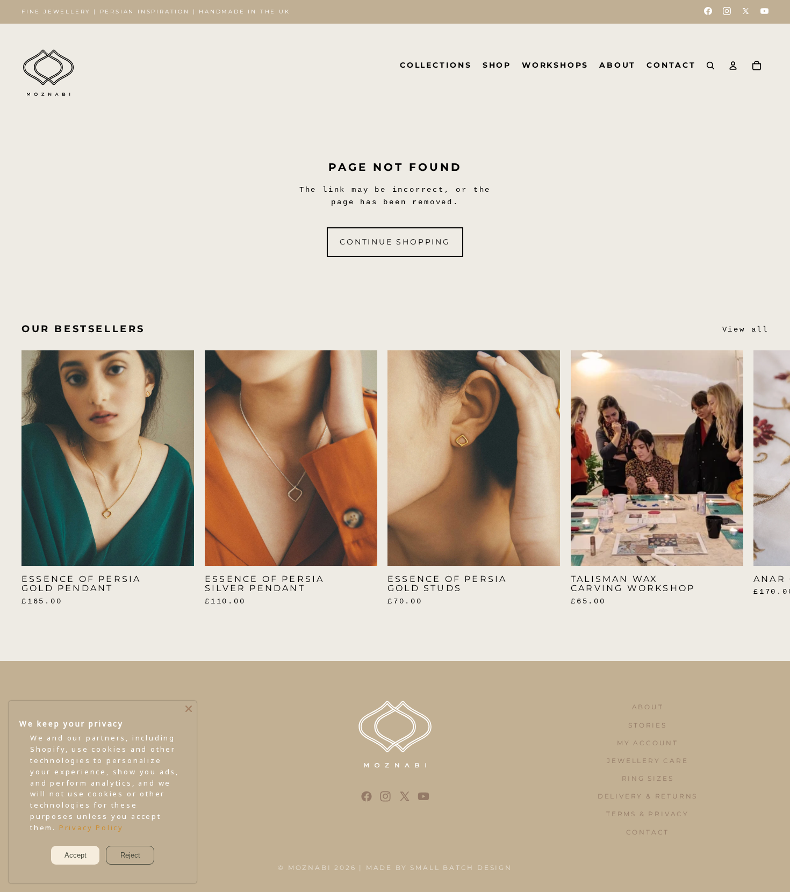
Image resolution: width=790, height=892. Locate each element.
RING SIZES (648, 778)
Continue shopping (395, 242)
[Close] (188, 708)
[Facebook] (366, 796)
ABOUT (648, 707)
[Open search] (710, 65)
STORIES (647, 725)
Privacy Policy (91, 827)
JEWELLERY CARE (647, 761)
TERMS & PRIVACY (647, 814)
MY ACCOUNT (647, 743)
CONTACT (648, 832)
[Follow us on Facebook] (708, 12)
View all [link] (745, 329)
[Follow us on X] (746, 12)
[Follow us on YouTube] (764, 12)
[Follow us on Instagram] (727, 12)
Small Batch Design (461, 868)
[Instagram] (385, 796)
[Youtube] (423, 796)
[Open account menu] (733, 65)
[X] (404, 796)
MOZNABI (310, 868)
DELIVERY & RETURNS (648, 796)
